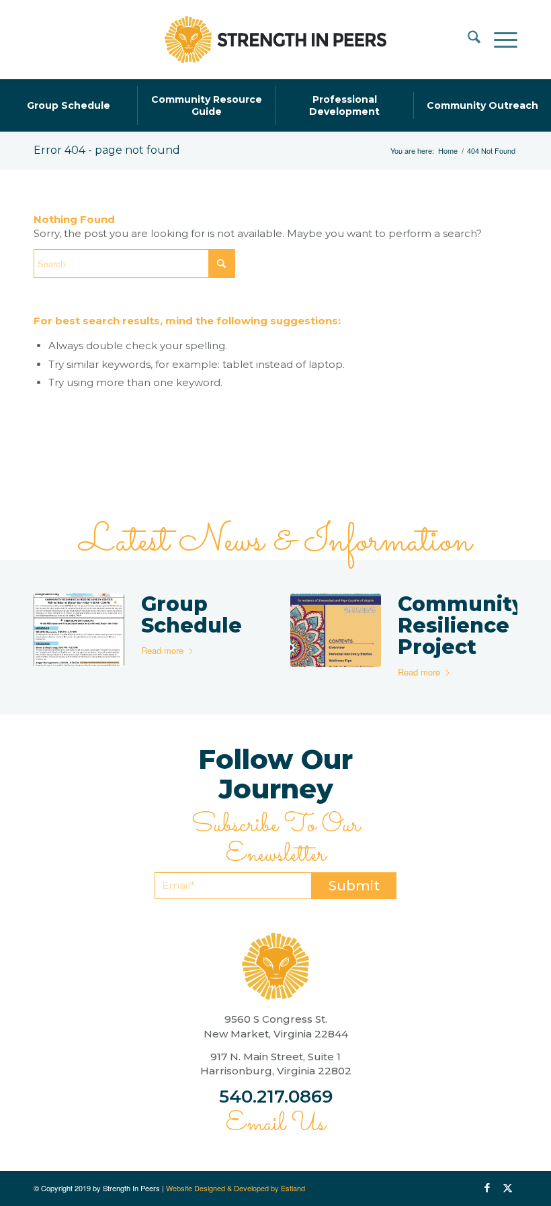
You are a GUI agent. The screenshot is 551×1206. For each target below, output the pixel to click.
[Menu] (498, 39)
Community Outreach (482, 105)
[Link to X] (507, 1188)
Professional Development (344, 105)
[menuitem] (467, 39)
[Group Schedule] (79, 630)
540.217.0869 (276, 1096)
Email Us (275, 1124)
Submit (354, 886)
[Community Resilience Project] (335, 630)
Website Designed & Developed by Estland (235, 1187)
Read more (162, 650)
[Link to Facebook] (487, 1188)
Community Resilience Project (461, 625)
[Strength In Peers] (275, 40)
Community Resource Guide (206, 105)
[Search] (467, 39)
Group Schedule (68, 105)
